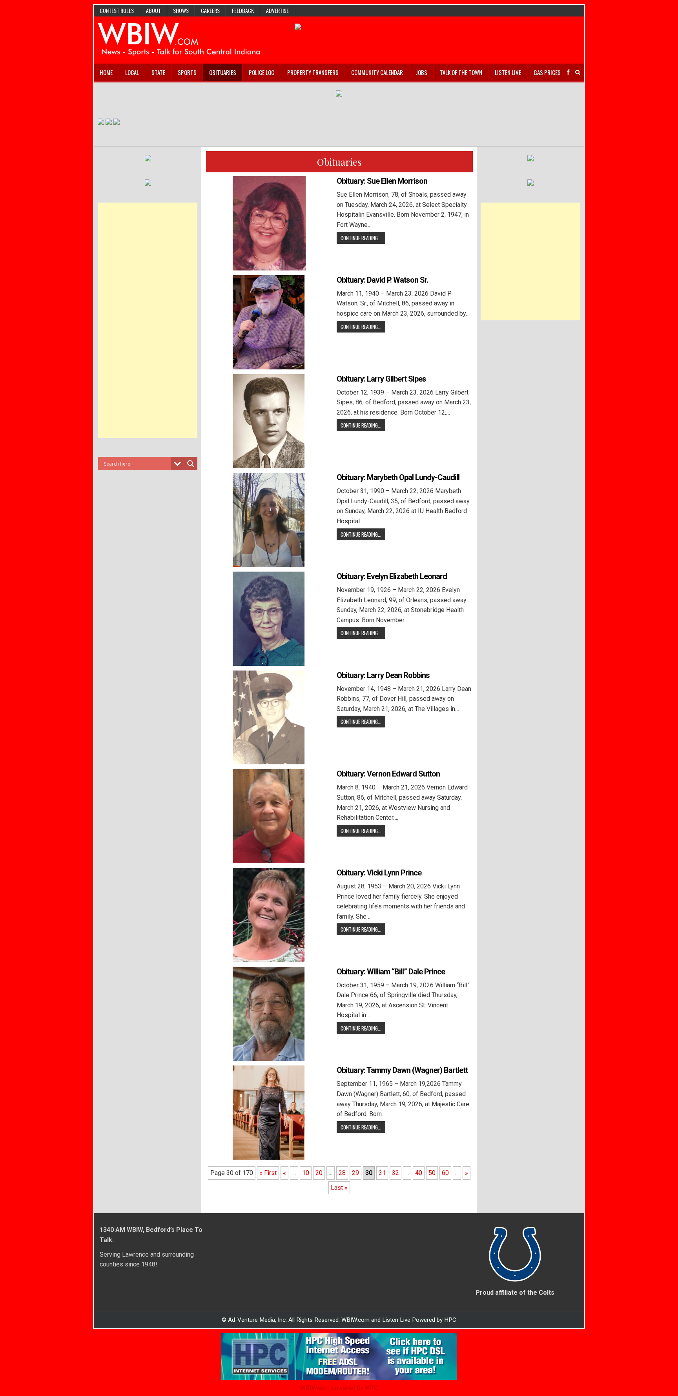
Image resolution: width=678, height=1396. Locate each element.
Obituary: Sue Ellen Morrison (382, 181)
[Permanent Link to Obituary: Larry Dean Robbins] (269, 718)
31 (382, 1173)
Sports (187, 72)
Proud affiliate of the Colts (515, 1292)
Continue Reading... (361, 238)
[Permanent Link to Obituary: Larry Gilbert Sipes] (269, 421)
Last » (339, 1187)
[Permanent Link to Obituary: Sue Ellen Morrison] (269, 223)
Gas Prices (547, 72)
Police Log (262, 72)
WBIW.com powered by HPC (339, 1388)
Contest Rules (117, 10)
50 (432, 1173)
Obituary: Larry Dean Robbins (383, 675)
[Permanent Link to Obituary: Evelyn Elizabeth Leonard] (269, 619)
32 (395, 1173)
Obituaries (222, 72)
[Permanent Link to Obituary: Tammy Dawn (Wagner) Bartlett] (269, 1112)
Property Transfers (313, 72)
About (153, 10)
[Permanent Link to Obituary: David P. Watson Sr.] (269, 322)
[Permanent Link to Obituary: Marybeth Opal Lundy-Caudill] (269, 520)
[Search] (577, 72)
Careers (210, 10)
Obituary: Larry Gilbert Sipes (381, 379)
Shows (181, 10)
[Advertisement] (148, 320)
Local (132, 72)
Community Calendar (377, 72)
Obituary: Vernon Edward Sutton (388, 773)
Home (106, 72)
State (158, 72)
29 (355, 1173)
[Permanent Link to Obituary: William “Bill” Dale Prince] (269, 1014)
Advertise (277, 10)
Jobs (421, 72)
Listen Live (508, 72)
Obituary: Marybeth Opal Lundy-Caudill (398, 477)
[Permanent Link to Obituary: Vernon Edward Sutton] (269, 816)
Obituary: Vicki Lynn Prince (379, 872)
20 (319, 1173)
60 (445, 1173)
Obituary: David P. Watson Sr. (382, 280)
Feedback (243, 10)
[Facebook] (568, 72)
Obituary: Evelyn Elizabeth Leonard (392, 576)
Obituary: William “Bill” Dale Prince (391, 971)
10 (305, 1173)
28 (342, 1173)
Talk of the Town (461, 72)
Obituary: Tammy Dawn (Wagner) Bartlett (402, 1070)
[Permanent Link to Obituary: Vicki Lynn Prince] (269, 915)
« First (268, 1173)
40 (418, 1173)
